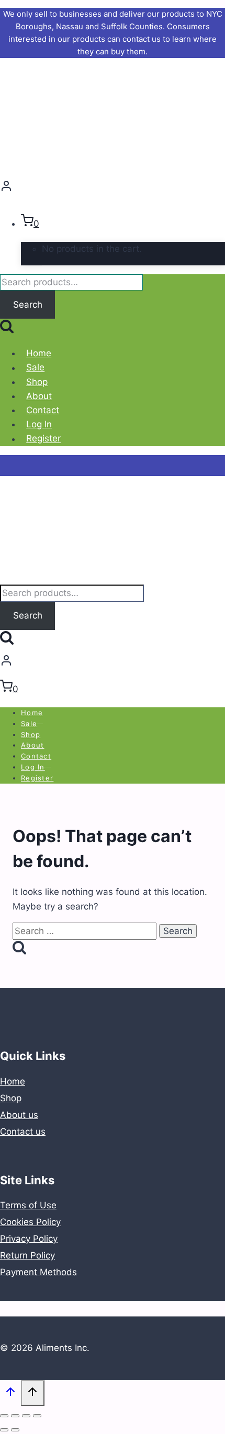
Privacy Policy (29, 1238)
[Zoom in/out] (37, 1415)
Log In (39, 424)
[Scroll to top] (10, 1394)
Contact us (23, 1131)
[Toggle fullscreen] (26, 1415)
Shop (37, 382)
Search (27, 304)
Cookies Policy (30, 1222)
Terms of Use (28, 1205)
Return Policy (27, 1255)
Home (38, 353)
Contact (42, 410)
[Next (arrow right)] (15, 1429)
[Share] (15, 1415)
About (39, 396)
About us (19, 1115)
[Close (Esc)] (4, 1415)
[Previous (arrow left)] (4, 1429)
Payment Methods (38, 1272)
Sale (35, 368)
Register (43, 439)
